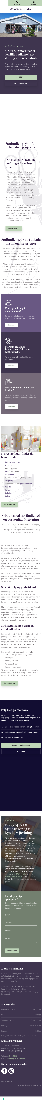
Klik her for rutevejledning (11, 1051)
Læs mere (11, 325)
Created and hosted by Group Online (29, 1085)
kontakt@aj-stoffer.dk (14, 876)
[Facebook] (4, 1071)
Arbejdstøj (9, 481)
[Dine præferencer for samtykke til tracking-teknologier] (4, 1099)
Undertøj (8, 493)
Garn (6, 471)
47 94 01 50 (20, 874)
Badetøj (8, 496)
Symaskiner (9, 474)
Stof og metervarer (12, 462)
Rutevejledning (13, 228)
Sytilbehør (8, 465)
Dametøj (8, 487)
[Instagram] (11, 1071)
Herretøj (8, 490)
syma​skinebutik (25, 484)
